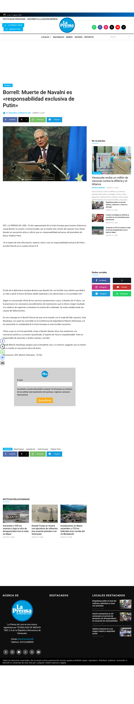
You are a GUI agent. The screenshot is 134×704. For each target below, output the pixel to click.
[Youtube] (117, 27)
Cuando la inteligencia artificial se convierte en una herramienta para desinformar (117, 217)
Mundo (7, 85)
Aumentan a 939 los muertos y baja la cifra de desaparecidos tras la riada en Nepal (118, 230)
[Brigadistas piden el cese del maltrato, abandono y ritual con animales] (98, 205)
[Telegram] (18, 652)
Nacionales (97, 173)
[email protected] (25, 639)
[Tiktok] (123, 27)
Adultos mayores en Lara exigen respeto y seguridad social (103, 631)
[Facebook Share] (2, 341)
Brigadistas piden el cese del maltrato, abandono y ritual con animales (116, 204)
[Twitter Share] (2, 346)
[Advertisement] (67, 61)
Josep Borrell (30, 449)
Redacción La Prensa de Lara (20, 113)
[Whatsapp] (94, 27)
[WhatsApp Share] (2, 352)
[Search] (129, 37)
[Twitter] (112, 27)
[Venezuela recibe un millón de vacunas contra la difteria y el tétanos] (111, 160)
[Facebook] (100, 27)
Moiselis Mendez (98, 188)
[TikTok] (25, 652)
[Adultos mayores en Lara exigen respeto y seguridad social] (125, 632)
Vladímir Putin (56, 449)
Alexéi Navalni (19, 449)
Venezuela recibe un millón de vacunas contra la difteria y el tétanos (110, 181)
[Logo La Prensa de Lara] (67, 25)
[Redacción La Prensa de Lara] (4, 113)
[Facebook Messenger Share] (2, 357)
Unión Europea (43, 449)
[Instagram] (106, 27)
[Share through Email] (2, 363)
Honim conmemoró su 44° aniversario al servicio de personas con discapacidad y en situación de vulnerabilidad (105, 617)
